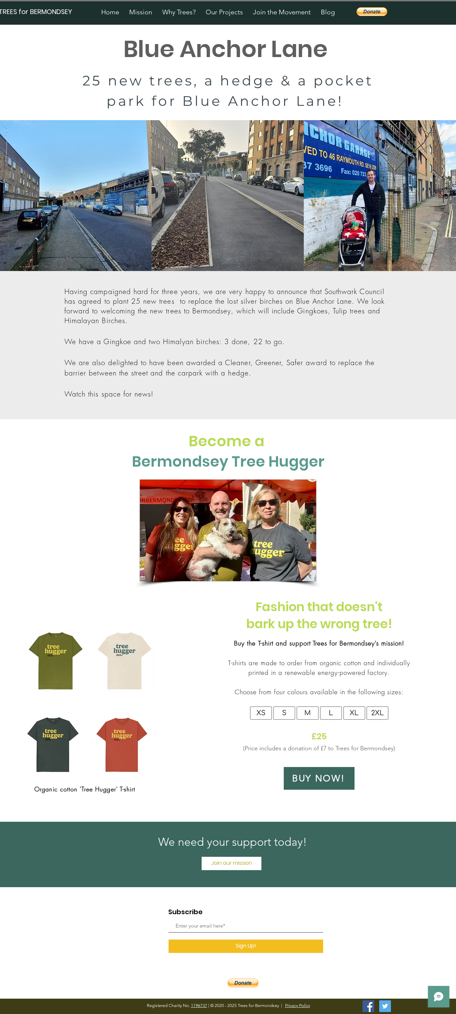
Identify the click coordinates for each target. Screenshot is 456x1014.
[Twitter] (385, 1006)
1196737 (199, 1005)
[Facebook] (368, 1006)
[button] (224, 12)
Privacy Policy (297, 1005)
